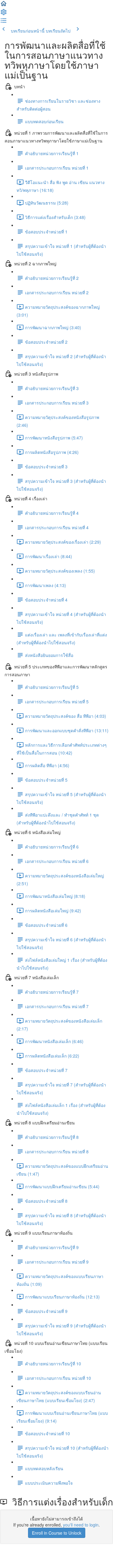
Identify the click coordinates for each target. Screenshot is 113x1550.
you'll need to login (81, 1525)
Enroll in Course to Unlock (56, 1533)
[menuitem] (3, 14)
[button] (3, 5)
